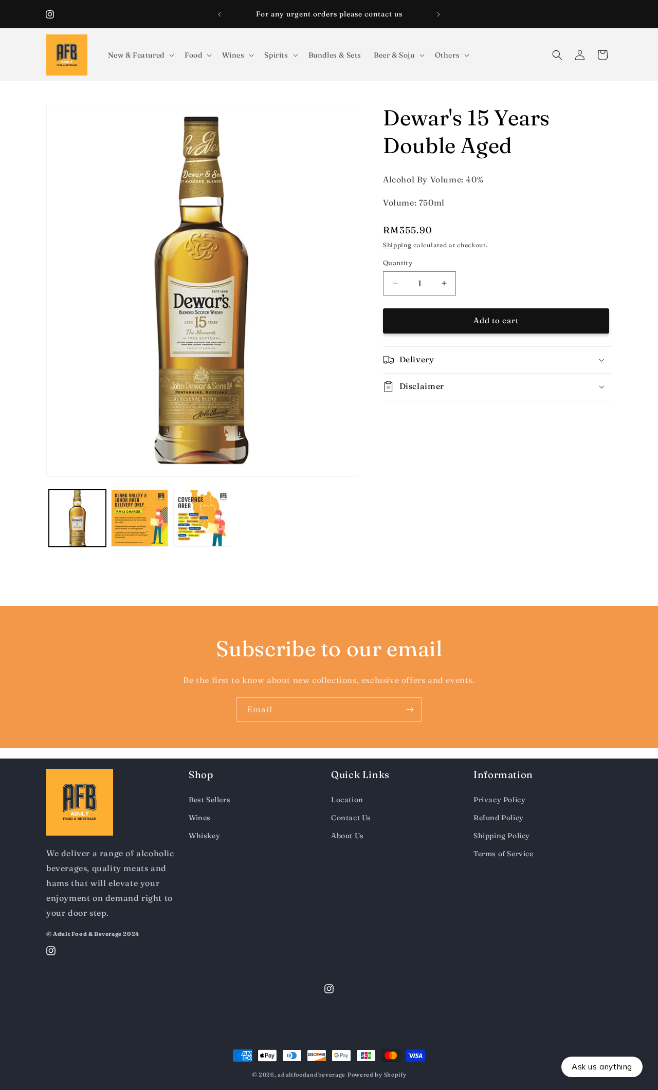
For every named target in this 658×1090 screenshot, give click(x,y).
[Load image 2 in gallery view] (139, 518)
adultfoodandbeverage (311, 1074)
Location (347, 799)
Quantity (397, 262)
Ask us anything (602, 1066)
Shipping (397, 245)
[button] (140, 55)
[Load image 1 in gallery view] (77, 518)
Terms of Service (503, 853)
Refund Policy (498, 817)
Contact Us (351, 817)
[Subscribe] (409, 709)
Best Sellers (209, 799)
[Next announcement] (438, 14)
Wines (200, 817)
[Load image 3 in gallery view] (201, 518)
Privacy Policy (499, 799)
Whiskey (204, 835)
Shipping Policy (501, 835)
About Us (347, 835)
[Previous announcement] (219, 14)
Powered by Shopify (377, 1074)
